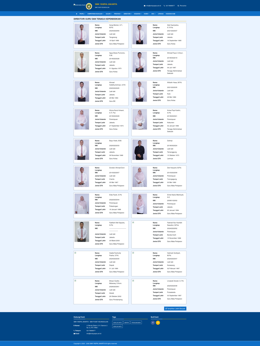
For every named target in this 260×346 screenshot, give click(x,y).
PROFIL (82, 14)
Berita (127, 322)
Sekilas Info (117, 326)
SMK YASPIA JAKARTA (97, 343)
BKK (153, 14)
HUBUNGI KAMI (170, 14)
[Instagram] (158, 323)
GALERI (108, 14)
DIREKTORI (127, 14)
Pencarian (182, 6)
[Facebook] (153, 323)
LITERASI (160, 14)
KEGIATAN (137, 14)
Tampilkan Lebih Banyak (176, 308)
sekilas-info (117, 322)
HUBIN (146, 14)
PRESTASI (117, 14)
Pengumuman (136, 322)
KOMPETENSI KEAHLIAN (95, 14)
